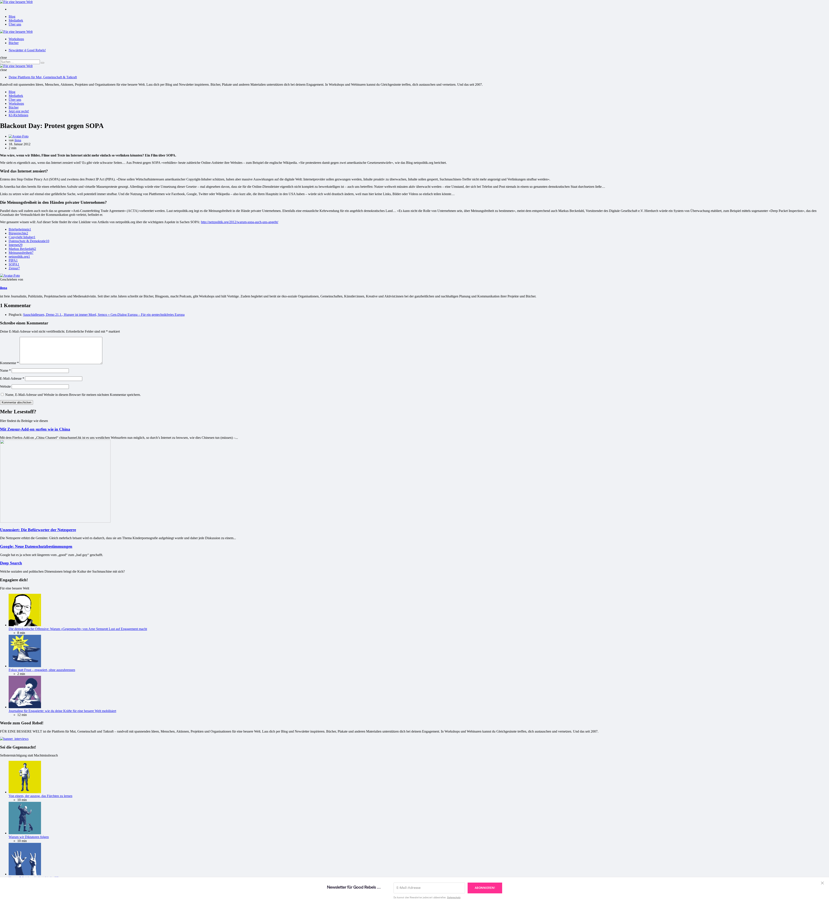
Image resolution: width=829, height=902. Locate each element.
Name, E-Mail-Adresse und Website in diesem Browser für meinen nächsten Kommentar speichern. (73, 395)
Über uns (15, 24)
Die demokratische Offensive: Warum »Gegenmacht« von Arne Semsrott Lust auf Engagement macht (78, 629)
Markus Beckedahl (22, 249)
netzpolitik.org (19, 256)
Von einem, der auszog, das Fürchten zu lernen (40, 796)
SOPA (14, 264)
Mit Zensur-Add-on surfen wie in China (35, 429)
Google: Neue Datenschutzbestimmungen (36, 546)
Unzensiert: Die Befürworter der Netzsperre (38, 530)
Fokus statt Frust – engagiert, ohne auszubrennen (42, 670)
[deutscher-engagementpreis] (14, 739)
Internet (15, 245)
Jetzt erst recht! (19, 111)
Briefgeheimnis (20, 229)
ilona (17, 140)
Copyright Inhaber (22, 237)
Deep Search (11, 563)
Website (5, 386)
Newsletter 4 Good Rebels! (27, 50)
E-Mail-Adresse (12, 378)
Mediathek (16, 20)
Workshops (16, 39)
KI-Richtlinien (18, 115)
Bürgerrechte (18, 233)
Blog (12, 16)
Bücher (14, 43)
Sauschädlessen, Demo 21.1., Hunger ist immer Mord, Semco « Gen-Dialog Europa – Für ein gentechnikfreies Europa (104, 314)
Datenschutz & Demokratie (29, 241)
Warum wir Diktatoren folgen (29, 837)
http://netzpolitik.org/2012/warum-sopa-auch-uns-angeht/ (239, 222)
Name (5, 370)
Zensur (14, 268)
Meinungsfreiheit (21, 252)
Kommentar (9, 363)
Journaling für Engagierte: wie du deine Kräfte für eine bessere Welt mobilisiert (62, 711)
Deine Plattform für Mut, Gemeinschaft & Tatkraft (43, 77)
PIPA (13, 260)
